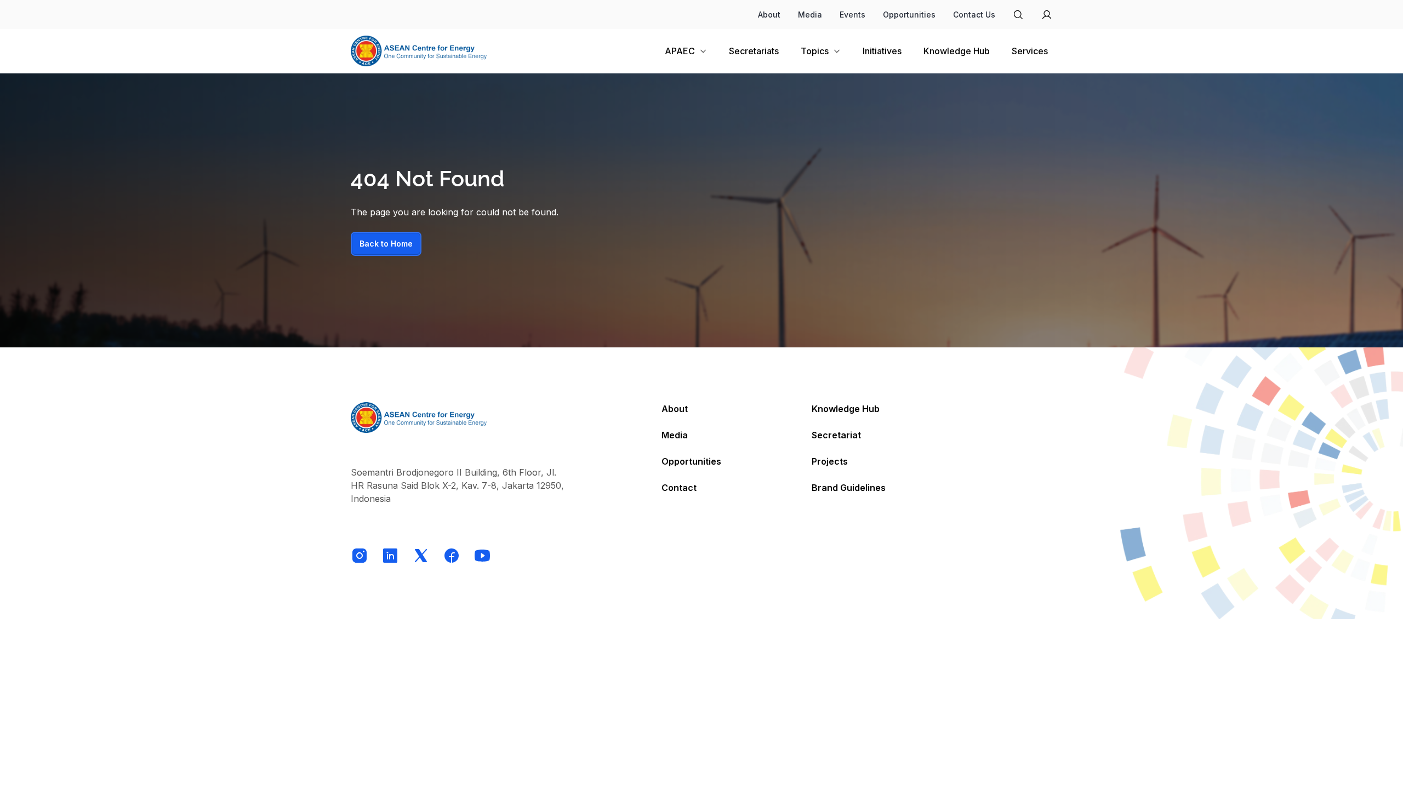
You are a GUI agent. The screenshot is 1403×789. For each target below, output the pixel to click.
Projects (830, 461)
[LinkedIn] (390, 555)
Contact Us (974, 14)
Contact (679, 487)
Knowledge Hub (846, 408)
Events (852, 14)
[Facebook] (451, 555)
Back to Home (386, 243)
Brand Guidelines (849, 487)
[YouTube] (482, 555)
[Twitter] (421, 555)
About (769, 14)
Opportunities (909, 14)
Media (810, 14)
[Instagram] (359, 555)
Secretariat (836, 435)
